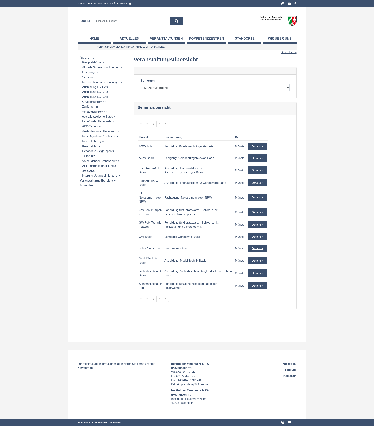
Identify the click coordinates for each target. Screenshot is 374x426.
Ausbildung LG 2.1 (94, 91)
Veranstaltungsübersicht (96, 180)
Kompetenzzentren (206, 38)
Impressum (84, 422)
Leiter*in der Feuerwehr (97, 121)
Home (94, 38)
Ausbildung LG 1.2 (94, 87)
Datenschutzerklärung (106, 422)
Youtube (289, 3)
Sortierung (148, 80)
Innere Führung (91, 141)
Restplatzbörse (91, 62)
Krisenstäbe (89, 146)
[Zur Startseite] (278, 20)
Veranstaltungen (166, 38)
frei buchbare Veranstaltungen (101, 82)
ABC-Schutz (90, 126)
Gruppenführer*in (93, 101)
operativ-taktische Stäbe (97, 116)
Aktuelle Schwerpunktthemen (100, 67)
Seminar (87, 77)
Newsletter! (85, 367)
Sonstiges (88, 170)
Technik (87, 155)
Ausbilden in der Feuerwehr (99, 131)
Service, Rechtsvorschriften (96, 4)
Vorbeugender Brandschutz (99, 160)
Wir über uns (280, 38)
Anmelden (287, 52)
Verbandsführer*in (93, 111)
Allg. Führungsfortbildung (98, 165)
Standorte (245, 38)
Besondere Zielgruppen (97, 151)
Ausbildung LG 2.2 (94, 96)
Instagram (282, 3)
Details (256, 146)
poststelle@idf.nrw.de (194, 384)
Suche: (85, 21)
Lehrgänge (89, 72)
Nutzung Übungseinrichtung (99, 175)
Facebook (295, 3)
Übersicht (86, 58)
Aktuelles (129, 38)
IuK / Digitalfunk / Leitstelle (99, 136)
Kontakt (122, 4)
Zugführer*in (90, 106)
